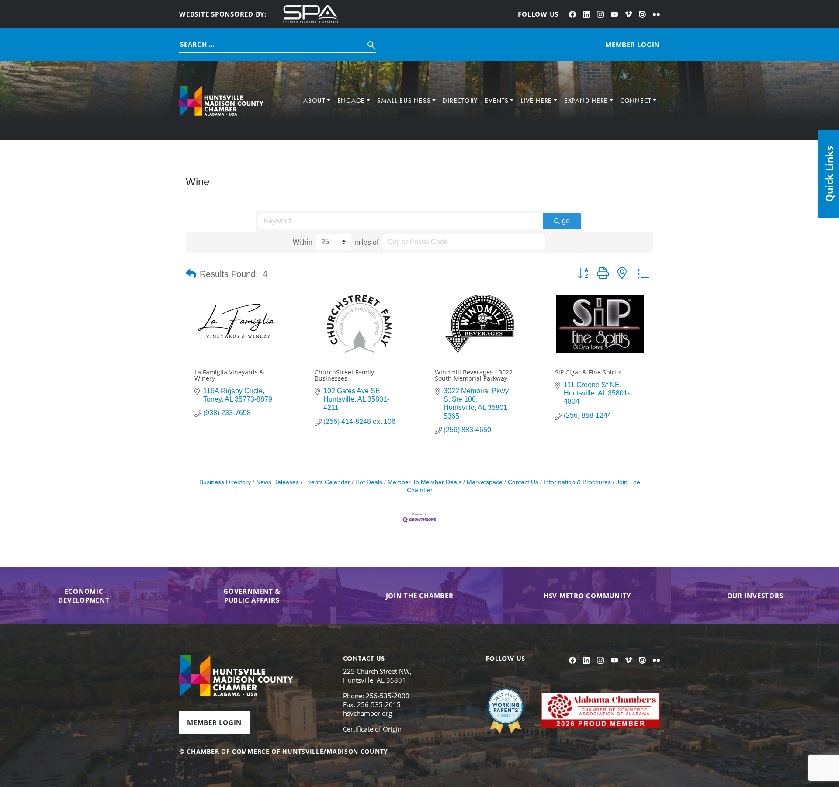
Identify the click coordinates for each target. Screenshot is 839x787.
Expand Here (586, 100)
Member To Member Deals (424, 482)
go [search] (566, 221)
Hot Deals (368, 482)
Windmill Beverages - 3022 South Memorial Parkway (474, 375)
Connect (635, 100)
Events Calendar (327, 482)
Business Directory (225, 482)
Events (497, 100)
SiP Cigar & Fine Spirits (588, 372)
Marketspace (485, 482)
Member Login (214, 722)
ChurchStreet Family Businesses (344, 375)
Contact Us (523, 482)
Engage (351, 100)
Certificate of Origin (372, 729)
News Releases (277, 482)
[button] (191, 274)
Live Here (536, 100)
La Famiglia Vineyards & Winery (229, 375)
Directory (460, 100)
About (314, 100)
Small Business (404, 100)
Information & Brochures (577, 482)
